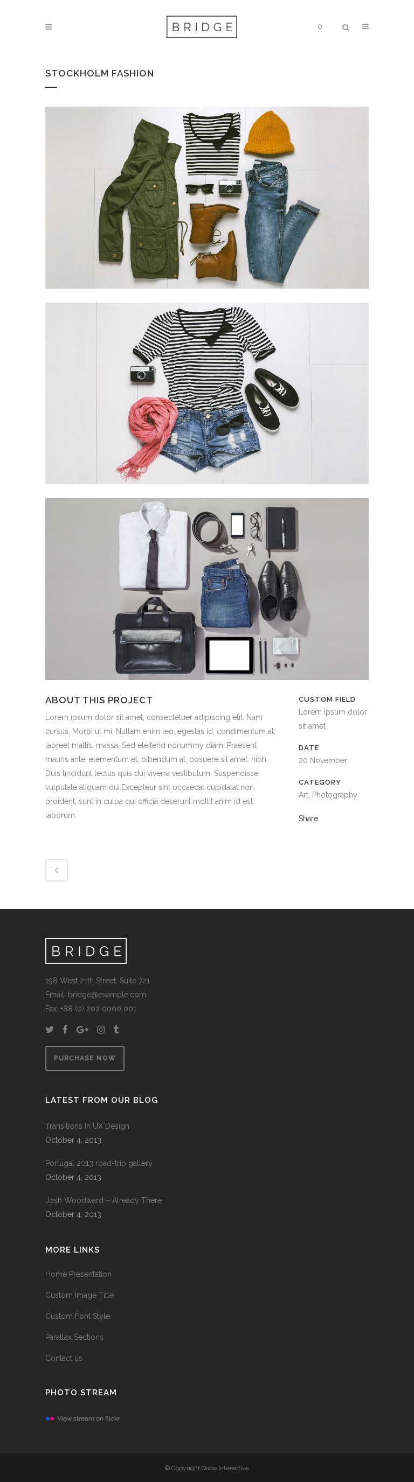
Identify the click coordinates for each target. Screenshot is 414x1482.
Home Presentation (78, 1274)
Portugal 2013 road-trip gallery (99, 1163)
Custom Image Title (79, 1295)
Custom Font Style (77, 1316)
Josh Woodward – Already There (103, 1200)
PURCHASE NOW (85, 1058)
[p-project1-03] (207, 295)
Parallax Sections (74, 1337)
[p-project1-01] (207, 687)
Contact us (63, 1358)
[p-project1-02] (207, 491)
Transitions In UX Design (87, 1126)
